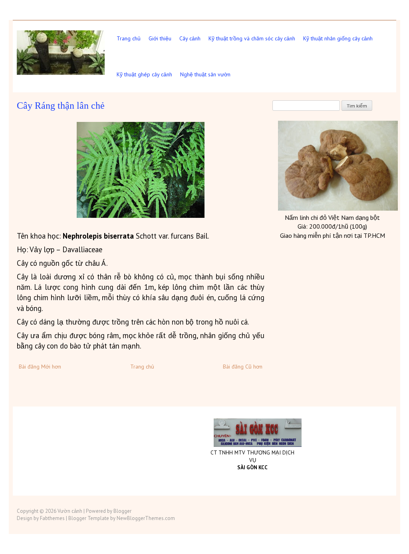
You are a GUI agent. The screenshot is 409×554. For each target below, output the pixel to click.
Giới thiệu (160, 38)
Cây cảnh (190, 38)
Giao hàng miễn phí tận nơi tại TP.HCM (332, 235)
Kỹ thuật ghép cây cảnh (144, 74)
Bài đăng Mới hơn (40, 366)
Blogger (122, 511)
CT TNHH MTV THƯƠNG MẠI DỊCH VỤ (252, 456)
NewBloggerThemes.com (146, 518)
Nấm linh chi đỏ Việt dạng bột (332, 217)
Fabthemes (52, 518)
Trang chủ (129, 38)
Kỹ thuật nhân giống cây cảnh (338, 38)
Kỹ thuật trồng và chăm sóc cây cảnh (251, 38)
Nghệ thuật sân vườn (205, 74)
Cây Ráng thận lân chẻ (61, 105)
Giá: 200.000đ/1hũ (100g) (332, 226)
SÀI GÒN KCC (252, 467)
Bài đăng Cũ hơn (242, 366)
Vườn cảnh (70, 511)
